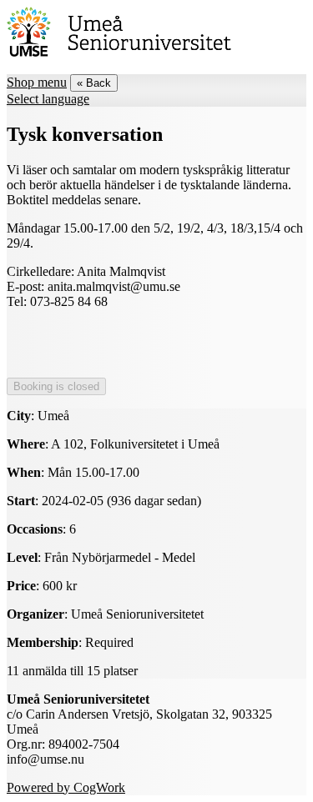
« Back (94, 83)
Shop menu (37, 82)
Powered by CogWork (66, 787)
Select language (48, 99)
